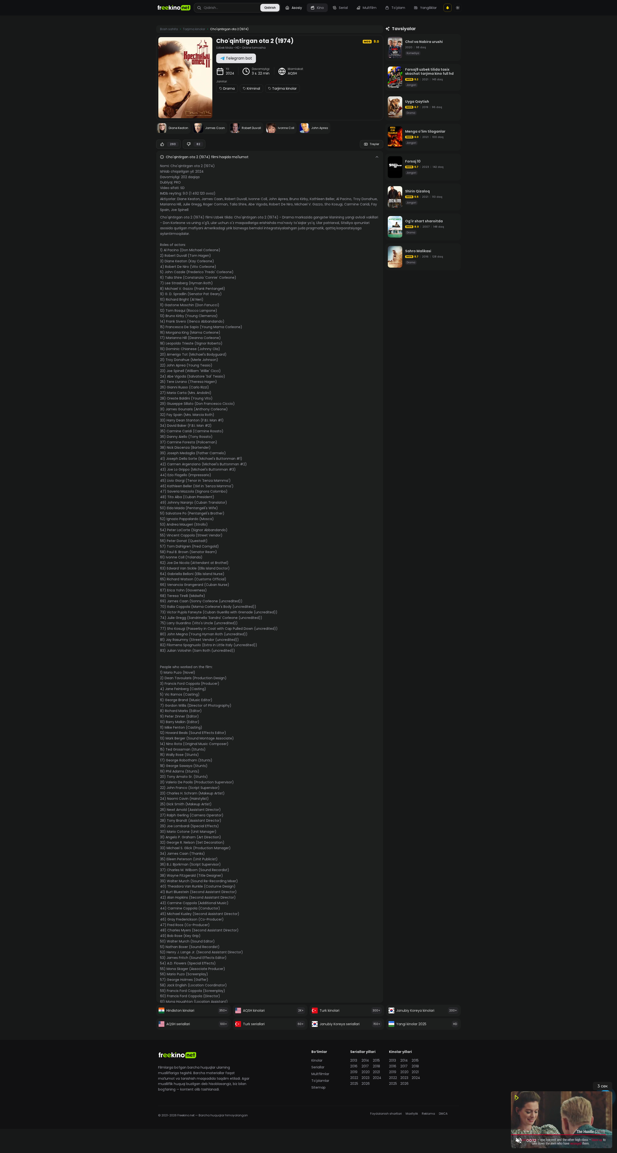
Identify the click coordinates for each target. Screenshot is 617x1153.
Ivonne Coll (257, 199)
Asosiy (297, 7)
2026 (366, 1083)
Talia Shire (238, 204)
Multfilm (369, 7)
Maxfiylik (412, 1114)
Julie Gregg (192, 204)
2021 (376, 1072)
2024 (230, 73)
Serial (343, 7)
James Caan (212, 199)
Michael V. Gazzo (309, 204)
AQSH (292, 73)
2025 (354, 1083)
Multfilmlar (320, 1074)
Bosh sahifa (169, 29)
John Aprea (278, 199)
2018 (376, 1066)
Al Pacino (343, 199)
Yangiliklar (428, 7)
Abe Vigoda (257, 204)
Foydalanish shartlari (386, 1114)
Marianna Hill (170, 204)
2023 (365, 1077)
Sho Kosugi (333, 204)
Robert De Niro (281, 204)
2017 (365, 1066)
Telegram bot (239, 58)
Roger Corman (215, 204)
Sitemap (318, 1087)
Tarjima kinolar (284, 88)
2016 (353, 1066)
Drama (229, 88)
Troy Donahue (365, 199)
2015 (376, 1060)
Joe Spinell (179, 209)
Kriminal (253, 88)
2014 (365, 1060)
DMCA (443, 1114)
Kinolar (316, 1060)
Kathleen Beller (322, 199)
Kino (320, 7)
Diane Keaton (188, 199)
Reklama (428, 1114)
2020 (366, 1072)
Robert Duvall (236, 199)
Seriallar (317, 1067)
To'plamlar (320, 1080)
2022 (354, 1077)
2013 (353, 1060)
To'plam (398, 7)
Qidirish (270, 8)
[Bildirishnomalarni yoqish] (447, 8)
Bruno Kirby (298, 199)
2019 (353, 1072)
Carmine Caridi (356, 204)
